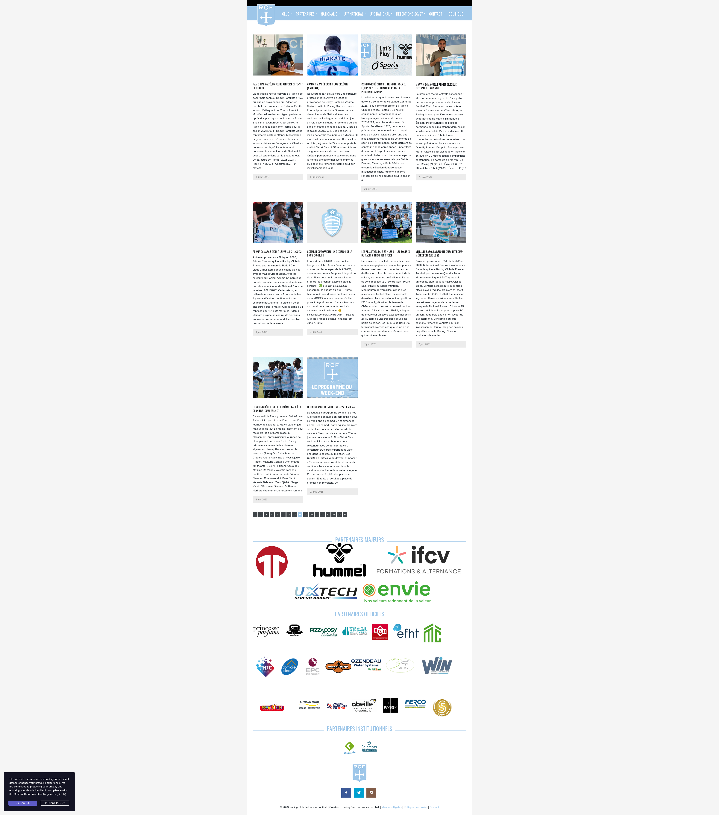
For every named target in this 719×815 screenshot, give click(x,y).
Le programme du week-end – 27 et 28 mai (331, 407)
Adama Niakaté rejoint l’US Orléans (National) (327, 86)
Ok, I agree (23, 803)
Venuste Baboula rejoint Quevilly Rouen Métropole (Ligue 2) (439, 253)
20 (311, 514)
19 (305, 514)
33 (334, 514)
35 (345, 514)
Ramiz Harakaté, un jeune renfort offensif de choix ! (278, 86)
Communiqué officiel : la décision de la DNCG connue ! (329, 253)
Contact (434, 807)
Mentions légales (392, 807)
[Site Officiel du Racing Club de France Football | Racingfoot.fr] (256, 13)
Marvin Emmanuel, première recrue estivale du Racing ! (436, 86)
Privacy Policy (55, 803)
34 (339, 514)
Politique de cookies (415, 807)
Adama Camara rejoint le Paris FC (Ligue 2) (277, 251)
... (283, 514)
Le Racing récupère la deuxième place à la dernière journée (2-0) (277, 409)
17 (294, 514)
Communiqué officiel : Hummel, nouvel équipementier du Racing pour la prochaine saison (383, 88)
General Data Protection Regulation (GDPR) (40, 794)
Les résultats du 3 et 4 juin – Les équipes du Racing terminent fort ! (385, 253)
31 (322, 514)
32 (328, 514)
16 (289, 514)
